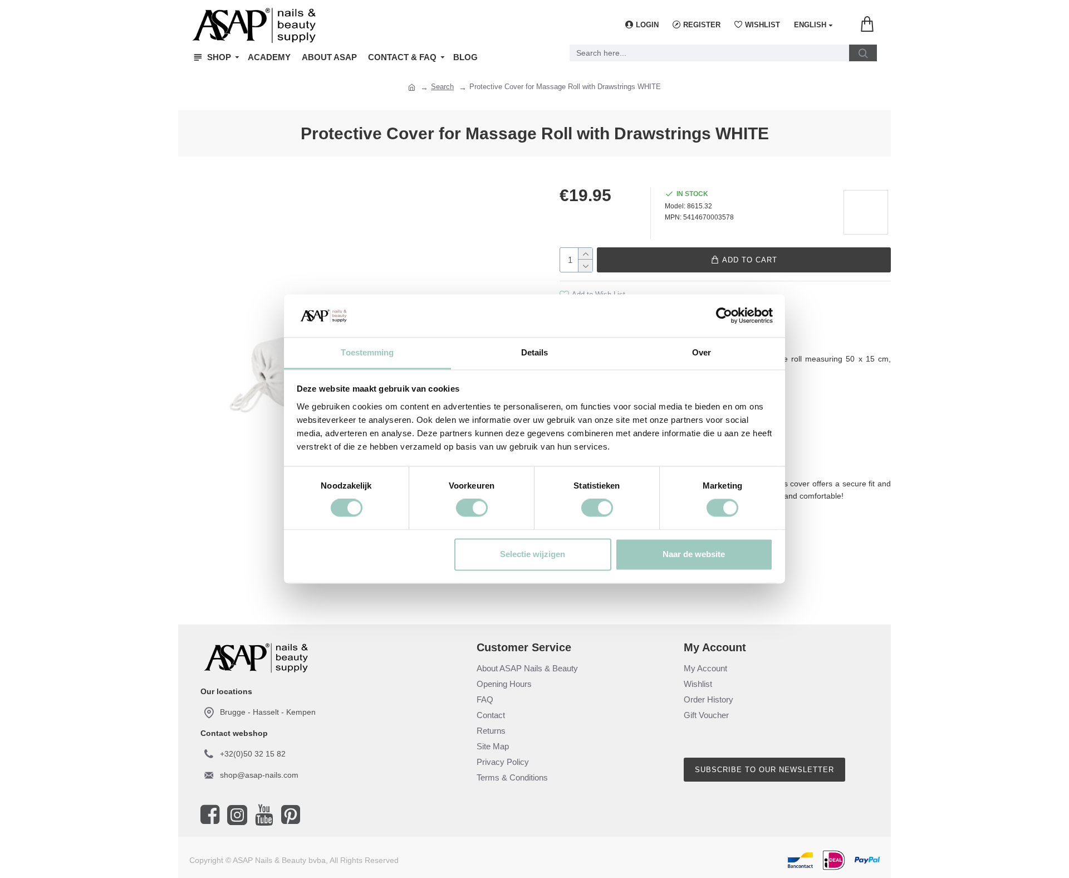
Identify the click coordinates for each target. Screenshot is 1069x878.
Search (442, 86)
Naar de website (694, 554)
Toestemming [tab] (367, 352)
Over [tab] (701, 352)
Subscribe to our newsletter (764, 769)
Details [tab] (534, 352)
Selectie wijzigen (532, 554)
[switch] (472, 508)
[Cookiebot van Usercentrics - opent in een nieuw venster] (724, 316)
